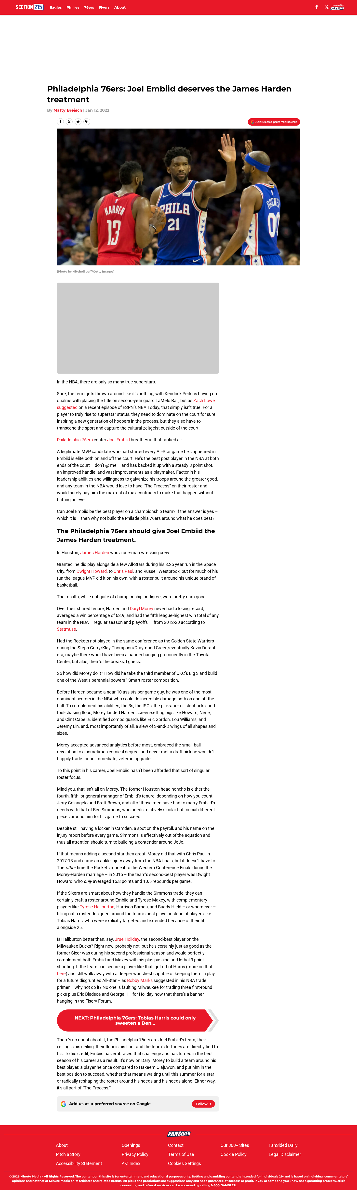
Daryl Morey (141, 608)
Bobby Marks (140, 980)
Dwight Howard (92, 571)
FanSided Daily (283, 1145)
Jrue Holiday (127, 939)
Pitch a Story (68, 1154)
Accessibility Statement (79, 1163)
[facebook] (317, 7)
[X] (327, 7)
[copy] (86, 121)
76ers (89, 7)
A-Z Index (131, 1163)
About (120, 7)
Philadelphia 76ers (75, 439)
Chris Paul (123, 571)
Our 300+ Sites (235, 1145)
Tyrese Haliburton (97, 906)
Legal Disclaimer (285, 1154)
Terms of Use (181, 1154)
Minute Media (30, 1176)
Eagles (56, 7)
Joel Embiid (118, 439)
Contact (176, 1145)
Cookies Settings (184, 1163)
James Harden (94, 552)
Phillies (72, 7)
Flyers (104, 7)
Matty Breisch (67, 110)
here (61, 973)
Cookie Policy (234, 1154)
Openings (131, 1145)
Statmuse (66, 629)
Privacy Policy (135, 1154)
